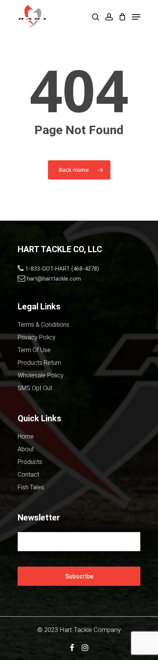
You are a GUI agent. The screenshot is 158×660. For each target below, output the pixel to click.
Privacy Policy (37, 337)
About (26, 449)
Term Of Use (34, 350)
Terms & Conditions (43, 324)
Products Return (39, 362)
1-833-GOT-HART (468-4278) (62, 268)
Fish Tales (31, 487)
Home (26, 436)
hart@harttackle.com (54, 278)
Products (30, 461)
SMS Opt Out (35, 388)
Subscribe (79, 576)
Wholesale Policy (41, 375)
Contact (28, 474)
